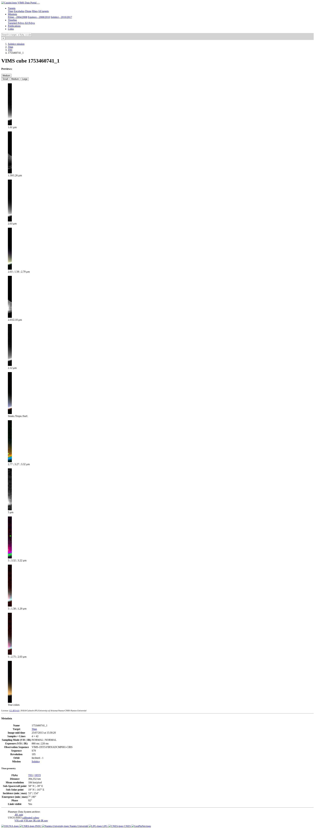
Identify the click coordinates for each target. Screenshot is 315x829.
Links (11, 29)
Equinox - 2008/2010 (39, 17)
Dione (28, 11)
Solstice (36, 761)
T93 (10, 49)
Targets (11, 8)
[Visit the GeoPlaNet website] (141, 826)
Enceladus (19, 11)
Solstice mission (16, 44)
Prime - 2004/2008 (17, 17)
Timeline (12, 20)
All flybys (29, 23)
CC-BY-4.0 (14, 710)
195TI (37, 775)
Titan (10, 11)
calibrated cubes (30, 817)
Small (5, 79)
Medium (6, 75)
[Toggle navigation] (38, 3)
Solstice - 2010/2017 (61, 17)
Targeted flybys (16, 23)
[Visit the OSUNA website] (10, 826)
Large (24, 79)
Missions (12, 14)
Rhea (35, 11)
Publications (14, 26)
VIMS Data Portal (27, 2)
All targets (43, 11)
